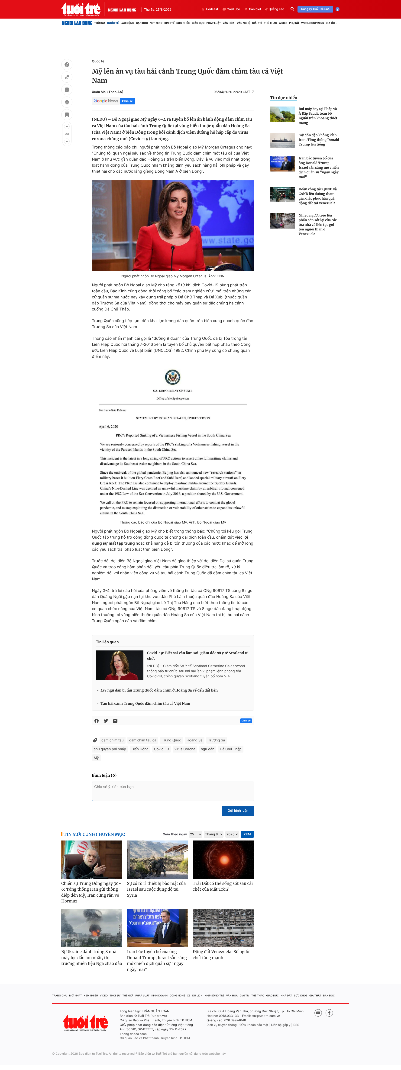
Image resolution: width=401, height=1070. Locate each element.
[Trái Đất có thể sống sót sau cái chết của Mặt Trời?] (223, 859)
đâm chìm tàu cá (142, 740)
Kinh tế (169, 23)
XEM (247, 834)
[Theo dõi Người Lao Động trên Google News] (106, 101)
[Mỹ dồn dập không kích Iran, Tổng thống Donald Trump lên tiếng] (282, 140)
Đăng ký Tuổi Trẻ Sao (315, 9)
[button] (67, 126)
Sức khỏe (183, 23)
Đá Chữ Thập (231, 749)
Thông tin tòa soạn (133, 1034)
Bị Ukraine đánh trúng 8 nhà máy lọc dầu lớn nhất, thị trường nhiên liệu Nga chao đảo (91, 957)
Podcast (212, 9)
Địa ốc (330, 23)
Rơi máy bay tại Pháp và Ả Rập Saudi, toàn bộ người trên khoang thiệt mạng (318, 116)
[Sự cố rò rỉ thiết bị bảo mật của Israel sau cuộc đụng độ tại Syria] (157, 859)
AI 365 (283, 23)
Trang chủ (59, 995)
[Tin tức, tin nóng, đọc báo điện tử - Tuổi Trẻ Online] (84, 9)
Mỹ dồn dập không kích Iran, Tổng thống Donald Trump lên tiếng (319, 139)
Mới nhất (75, 995)
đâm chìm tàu (112, 740)
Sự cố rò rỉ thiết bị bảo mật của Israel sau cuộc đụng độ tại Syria (156, 889)
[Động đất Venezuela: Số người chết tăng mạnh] (223, 928)
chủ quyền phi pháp (110, 749)
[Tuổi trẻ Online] (86, 1023)
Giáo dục (198, 23)
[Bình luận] (66, 90)
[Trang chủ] (77, 23)
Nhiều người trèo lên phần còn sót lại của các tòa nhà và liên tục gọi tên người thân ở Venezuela (318, 224)
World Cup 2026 (312, 23)
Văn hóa (232, 995)
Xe (188, 995)
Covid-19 (161, 749)
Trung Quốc (171, 740)
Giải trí (257, 23)
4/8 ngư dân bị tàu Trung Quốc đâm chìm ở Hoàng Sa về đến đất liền (159, 690)
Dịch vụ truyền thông (222, 1025)
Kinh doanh (160, 995)
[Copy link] (66, 77)
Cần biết (255, 9)
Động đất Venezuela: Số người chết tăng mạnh (222, 954)
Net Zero (156, 23)
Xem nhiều (91, 995)
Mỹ (96, 758)
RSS (296, 1025)
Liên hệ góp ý (281, 1025)
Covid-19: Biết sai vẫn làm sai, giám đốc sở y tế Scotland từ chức (198, 656)
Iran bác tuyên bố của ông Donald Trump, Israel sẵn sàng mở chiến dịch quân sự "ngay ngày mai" (319, 167)
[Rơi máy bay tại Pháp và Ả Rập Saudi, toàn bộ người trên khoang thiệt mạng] (282, 114)
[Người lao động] (122, 9)
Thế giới (127, 995)
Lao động (127, 23)
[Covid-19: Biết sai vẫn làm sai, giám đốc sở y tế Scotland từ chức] (119, 665)
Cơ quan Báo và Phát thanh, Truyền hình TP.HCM (155, 1038)
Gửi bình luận (238, 811)
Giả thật (315, 995)
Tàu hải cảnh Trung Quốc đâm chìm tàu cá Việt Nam (145, 703)
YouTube (233, 9)
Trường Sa (216, 740)
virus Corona (185, 749)
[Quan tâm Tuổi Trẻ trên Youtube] (318, 1013)
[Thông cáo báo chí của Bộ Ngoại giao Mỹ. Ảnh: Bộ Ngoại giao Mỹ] (173, 441)
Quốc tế (113, 23)
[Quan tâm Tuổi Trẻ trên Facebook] (329, 1013)
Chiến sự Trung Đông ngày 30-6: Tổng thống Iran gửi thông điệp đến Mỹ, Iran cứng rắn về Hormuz (91, 892)
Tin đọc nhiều (283, 97)
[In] (66, 103)
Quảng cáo (276, 9)
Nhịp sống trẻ (214, 995)
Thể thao (270, 23)
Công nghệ (177, 995)
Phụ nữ (294, 23)
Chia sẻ (127, 101)
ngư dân (207, 749)
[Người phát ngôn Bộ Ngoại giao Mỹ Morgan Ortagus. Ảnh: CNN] (173, 225)
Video (104, 995)
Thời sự (99, 23)
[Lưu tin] (66, 115)
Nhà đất (286, 995)
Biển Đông (140, 749)
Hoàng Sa (195, 740)
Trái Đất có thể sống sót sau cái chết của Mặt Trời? (223, 886)
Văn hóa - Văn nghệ (236, 23)
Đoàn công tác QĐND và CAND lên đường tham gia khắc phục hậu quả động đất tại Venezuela (318, 196)
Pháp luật (213, 23)
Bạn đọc (142, 23)
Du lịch (197, 995)
